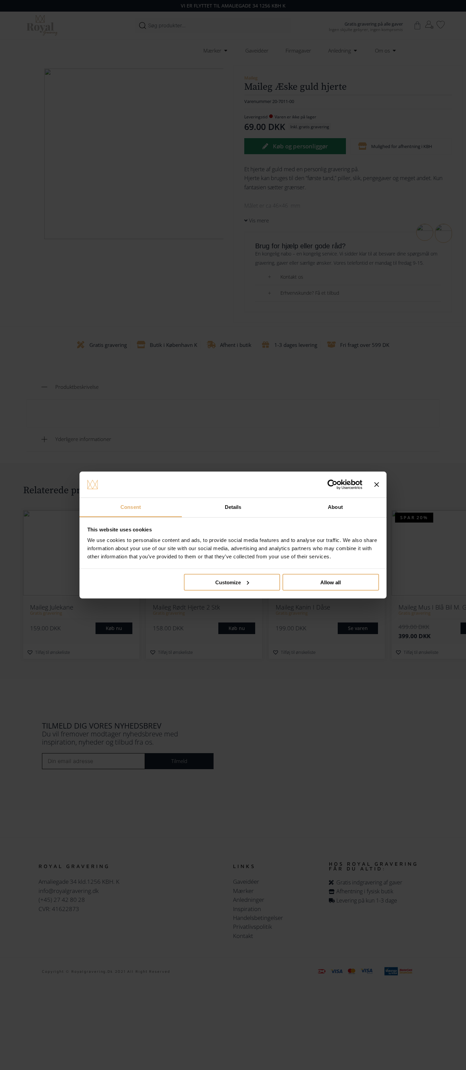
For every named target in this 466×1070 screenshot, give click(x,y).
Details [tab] (233, 507)
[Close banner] (376, 484)
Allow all (330, 582)
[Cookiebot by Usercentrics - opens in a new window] (332, 485)
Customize (228, 582)
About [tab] (335, 507)
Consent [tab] (130, 507)
